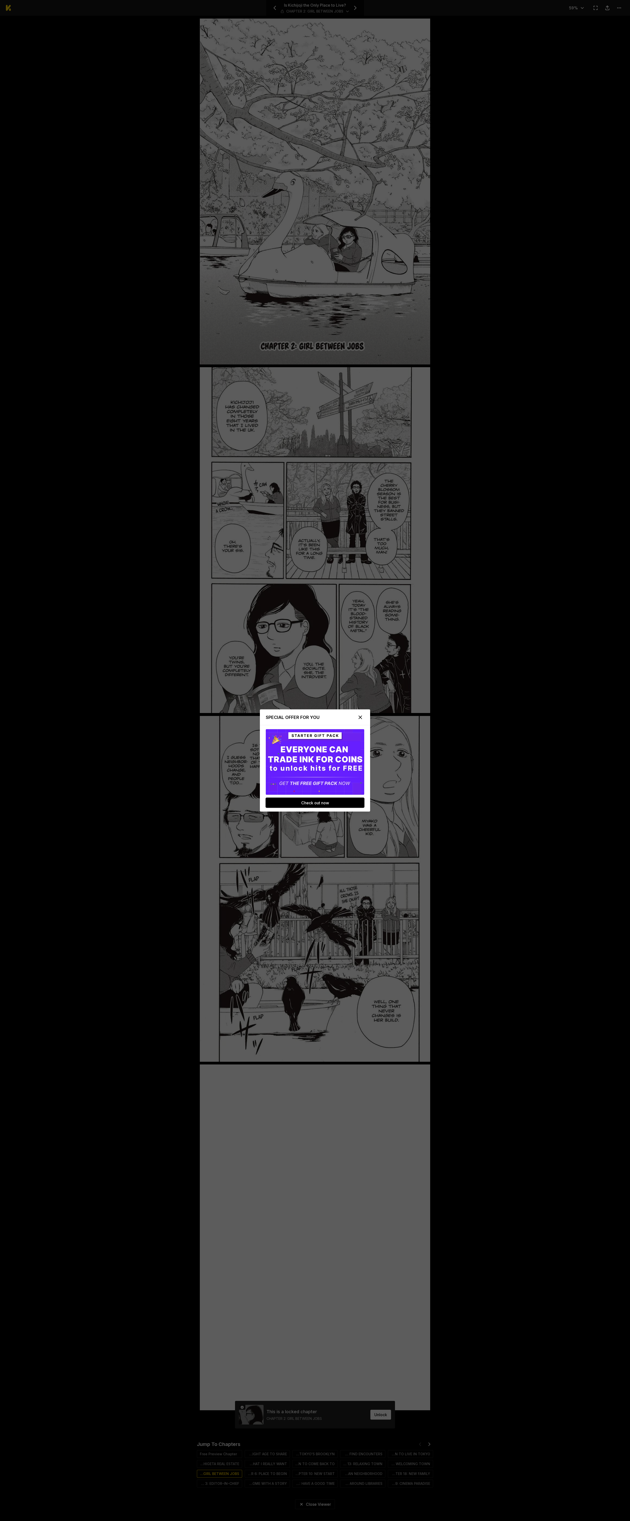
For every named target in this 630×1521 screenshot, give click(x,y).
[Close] (360, 717)
